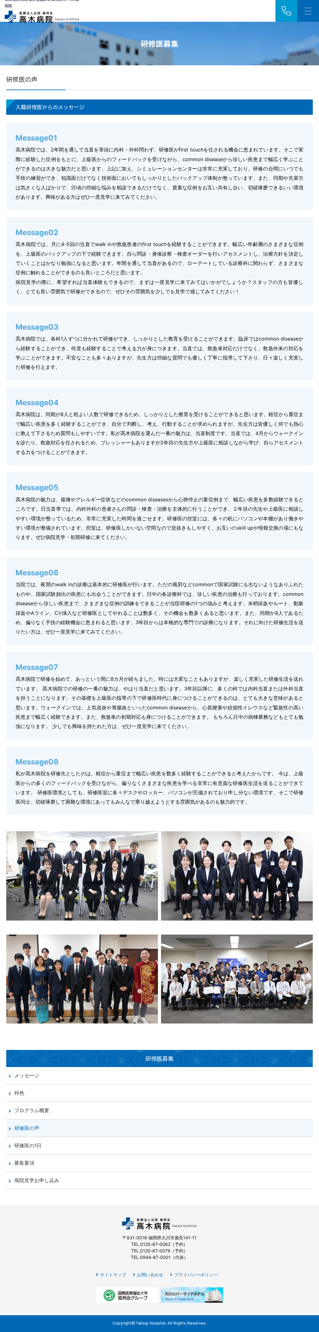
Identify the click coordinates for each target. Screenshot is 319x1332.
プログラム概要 (31, 1110)
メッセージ (26, 1075)
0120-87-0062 (155, 1244)
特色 (19, 1093)
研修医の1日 (27, 1145)
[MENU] (308, 11)
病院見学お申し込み (36, 1180)
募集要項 (24, 1163)
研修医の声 (26, 1128)
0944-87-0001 (155, 1257)
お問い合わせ (150, 1274)
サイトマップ (113, 1274)
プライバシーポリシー (196, 1274)
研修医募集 (159, 1058)
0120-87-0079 (155, 1250)
